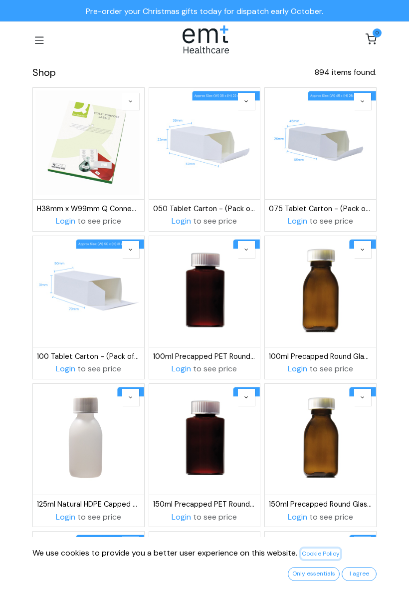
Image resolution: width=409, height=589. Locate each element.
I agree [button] (359, 574)
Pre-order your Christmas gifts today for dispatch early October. (204, 11)
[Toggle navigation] (39, 39)
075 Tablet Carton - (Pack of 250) (320, 208)
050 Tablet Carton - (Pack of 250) (204, 208)
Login (65, 221)
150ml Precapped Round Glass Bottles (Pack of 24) (320, 504)
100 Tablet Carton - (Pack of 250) (88, 356)
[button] (130, 101)
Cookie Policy (321, 554)
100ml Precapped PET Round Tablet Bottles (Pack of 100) (204, 356)
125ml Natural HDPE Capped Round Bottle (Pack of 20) (88, 504)
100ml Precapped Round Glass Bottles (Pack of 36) (320, 356)
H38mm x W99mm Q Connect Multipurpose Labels (88, 208)
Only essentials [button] (313, 574)
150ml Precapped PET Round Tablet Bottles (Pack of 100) (204, 504)
